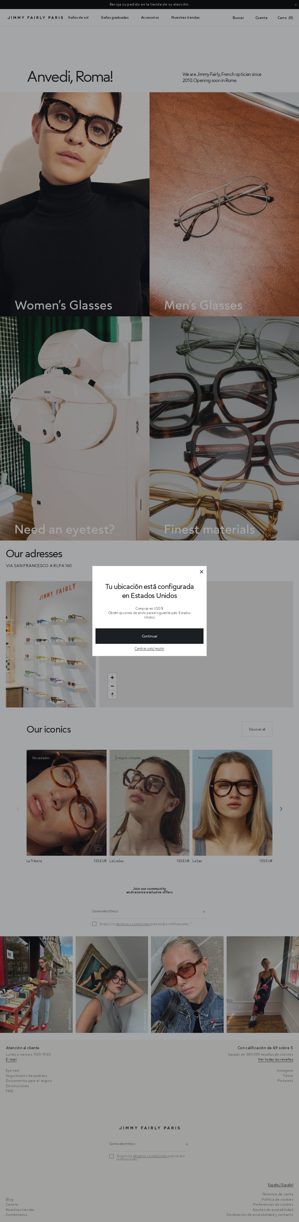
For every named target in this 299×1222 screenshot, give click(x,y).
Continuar (149, 636)
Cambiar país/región (149, 648)
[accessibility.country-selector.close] (201, 572)
